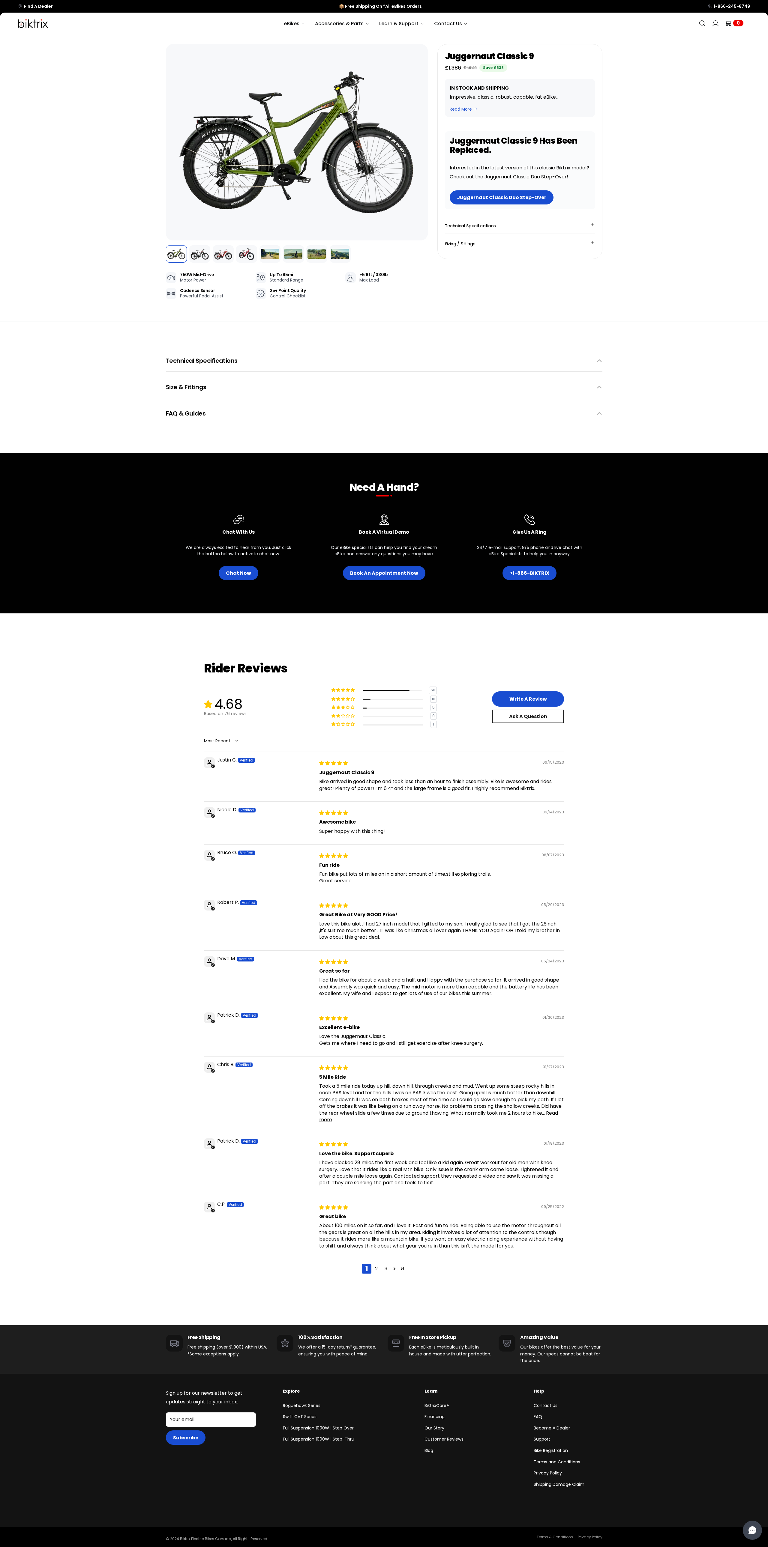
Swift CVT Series (299, 1417)
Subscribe (185, 1437)
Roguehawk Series (301, 1405)
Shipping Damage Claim (559, 1484)
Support (542, 1439)
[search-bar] (702, 23)
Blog (428, 1450)
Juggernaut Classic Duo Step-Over (501, 197)
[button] (174, 142)
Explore (291, 1391)
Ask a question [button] (528, 716)
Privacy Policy (548, 1473)
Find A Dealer (38, 6)
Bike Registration (551, 1450)
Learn (431, 1391)
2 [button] (376, 1268)
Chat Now (238, 573)
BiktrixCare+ (436, 1405)
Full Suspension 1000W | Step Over (318, 1428)
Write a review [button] (528, 699)
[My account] (715, 23)
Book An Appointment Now (384, 573)
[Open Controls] (752, 1530)
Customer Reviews (444, 1439)
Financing (434, 1417)
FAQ (538, 1417)
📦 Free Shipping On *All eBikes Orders (380, 6)
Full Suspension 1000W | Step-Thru (318, 1439)
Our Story (434, 1428)
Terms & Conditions (555, 1537)
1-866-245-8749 (732, 6)
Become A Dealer (552, 1428)
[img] (333, 763)
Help (539, 1391)
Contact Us (545, 1405)
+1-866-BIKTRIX (529, 573)
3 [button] (386, 1268)
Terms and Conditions (557, 1462)
